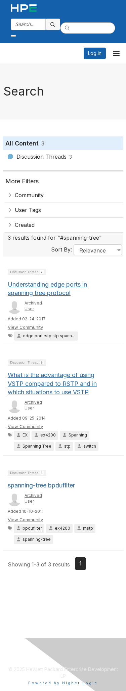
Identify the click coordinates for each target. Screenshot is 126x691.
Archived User (33, 305)
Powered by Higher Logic (63, 683)
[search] (53, 24)
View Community (25, 327)
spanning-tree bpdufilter (41, 485)
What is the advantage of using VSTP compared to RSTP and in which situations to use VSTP (52, 383)
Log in (94, 53)
